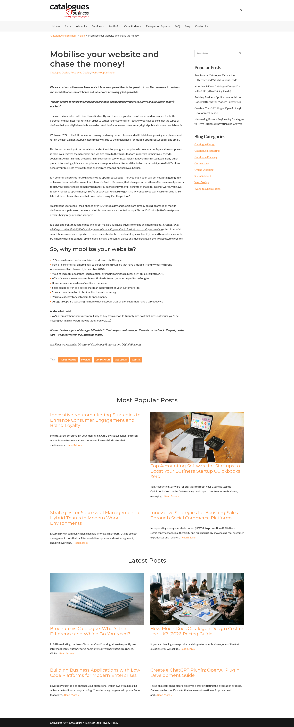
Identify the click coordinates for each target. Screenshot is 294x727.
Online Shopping (204, 169)
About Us (81, 26)
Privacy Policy (109, 722)
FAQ (177, 26)
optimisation (103, 359)
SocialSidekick (202, 175)
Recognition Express (158, 26)
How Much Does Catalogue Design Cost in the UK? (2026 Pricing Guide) (196, 631)
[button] (103, 26)
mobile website (68, 359)
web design (121, 359)
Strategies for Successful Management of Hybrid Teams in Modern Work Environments (95, 518)
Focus (67, 26)
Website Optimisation (103, 72)
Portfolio (114, 26)
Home (56, 26)
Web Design (83, 72)
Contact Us (201, 26)
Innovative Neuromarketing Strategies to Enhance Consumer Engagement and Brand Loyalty (95, 420)
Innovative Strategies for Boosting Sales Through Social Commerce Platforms (194, 515)
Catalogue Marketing (207, 150)
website (136, 359)
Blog (187, 26)
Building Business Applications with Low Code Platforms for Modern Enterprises (95, 672)
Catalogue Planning (205, 157)
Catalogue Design (59, 72)
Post (73, 72)
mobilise (86, 359)
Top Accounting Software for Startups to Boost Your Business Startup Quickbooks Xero (195, 471)
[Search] (241, 10)
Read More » (75, 444)
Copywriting (201, 163)
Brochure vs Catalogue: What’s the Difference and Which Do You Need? (90, 631)
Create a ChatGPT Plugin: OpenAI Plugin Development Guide (195, 672)
